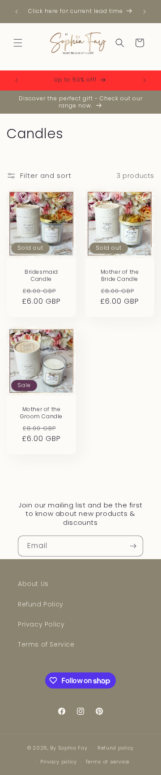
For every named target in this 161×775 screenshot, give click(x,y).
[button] (18, 43)
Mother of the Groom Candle (41, 413)
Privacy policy (58, 761)
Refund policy (115, 747)
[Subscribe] (133, 546)
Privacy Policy (41, 624)
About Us (33, 583)
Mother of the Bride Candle (120, 275)
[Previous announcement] (16, 11)
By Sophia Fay (68, 747)
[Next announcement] (144, 11)
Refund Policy (41, 604)
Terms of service (107, 761)
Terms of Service (46, 644)
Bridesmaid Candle (41, 275)
